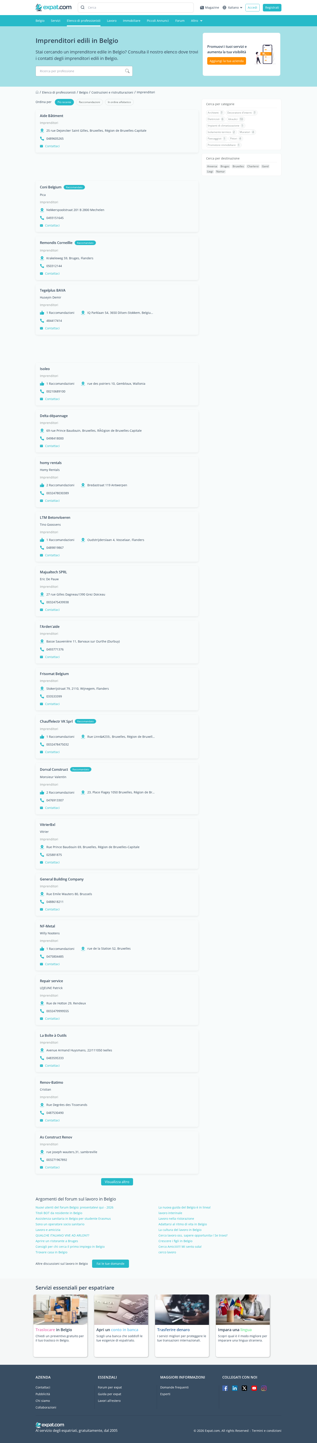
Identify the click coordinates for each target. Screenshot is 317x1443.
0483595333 (55, 1058)
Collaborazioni (46, 1407)
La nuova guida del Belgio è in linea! (184, 1207)
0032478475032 (57, 744)
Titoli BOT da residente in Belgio (59, 1213)
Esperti (165, 1394)
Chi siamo (43, 1401)
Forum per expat (110, 1387)
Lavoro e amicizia (48, 1229)
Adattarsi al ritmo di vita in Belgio (182, 1224)
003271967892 (56, 1159)
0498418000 (55, 438)
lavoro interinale (170, 1213)
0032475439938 (57, 602)
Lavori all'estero (109, 1401)
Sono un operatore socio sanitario (60, 1224)
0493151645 (55, 217)
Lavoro (111, 21)
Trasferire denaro (173, 1329)
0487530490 (55, 1112)
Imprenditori (49, 123)
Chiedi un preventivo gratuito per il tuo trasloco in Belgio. (60, 1338)
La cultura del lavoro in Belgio (179, 1229)
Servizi (55, 21)
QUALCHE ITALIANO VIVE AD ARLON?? (62, 1235)
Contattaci (52, 146)
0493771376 (55, 649)
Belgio (40, 21)
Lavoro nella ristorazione (176, 1218)
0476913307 (55, 800)
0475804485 (55, 956)
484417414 (54, 320)
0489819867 (55, 547)
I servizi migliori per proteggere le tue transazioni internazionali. (181, 1338)
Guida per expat (109, 1394)
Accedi (252, 7)
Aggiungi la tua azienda (227, 61)
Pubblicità (43, 1394)
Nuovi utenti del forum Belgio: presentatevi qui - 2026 (74, 1207)
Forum (180, 21)
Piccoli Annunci (158, 21)
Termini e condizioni (266, 1430)
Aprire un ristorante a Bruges (57, 1241)
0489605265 (55, 138)
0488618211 (55, 901)
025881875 (54, 854)
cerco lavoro (167, 1252)
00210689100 (55, 391)
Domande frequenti (174, 1387)
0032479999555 (57, 1011)
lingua (246, 1329)
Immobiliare (131, 21)
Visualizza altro (117, 1181)
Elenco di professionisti (83, 21)
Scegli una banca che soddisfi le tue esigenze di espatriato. (119, 1338)
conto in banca (124, 1329)
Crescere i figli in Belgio (175, 1241)
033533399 (54, 696)
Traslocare (46, 1329)
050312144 (54, 265)
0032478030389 (57, 493)
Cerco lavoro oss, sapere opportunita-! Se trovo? (193, 1235)
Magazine (212, 7)
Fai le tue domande (110, 1264)
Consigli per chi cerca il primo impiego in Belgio (70, 1246)
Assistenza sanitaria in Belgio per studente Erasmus (73, 1218)
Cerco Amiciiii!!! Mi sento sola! (180, 1246)
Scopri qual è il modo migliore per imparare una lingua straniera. (242, 1338)
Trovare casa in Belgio (51, 1252)
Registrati (272, 7)
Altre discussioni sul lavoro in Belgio (62, 1263)
